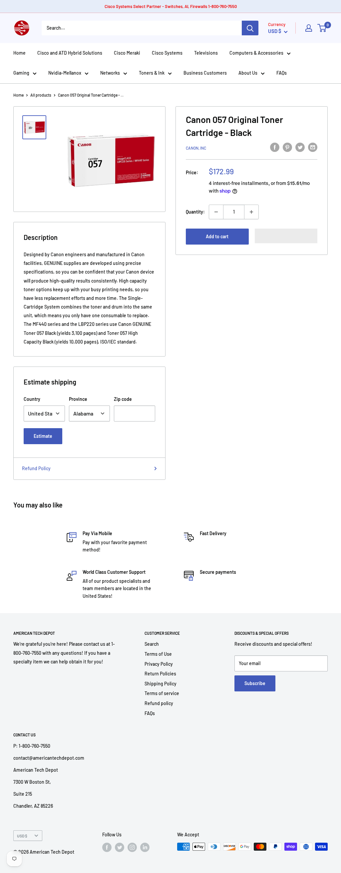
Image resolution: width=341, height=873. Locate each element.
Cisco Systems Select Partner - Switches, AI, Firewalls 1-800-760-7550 (171, 6)
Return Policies (160, 673)
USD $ (22, 835)
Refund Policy (36, 468)
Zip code (123, 399)
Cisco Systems (167, 53)
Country (32, 399)
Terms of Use (158, 654)
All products (40, 95)
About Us (247, 73)
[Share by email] (312, 147)
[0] (322, 28)
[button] (286, 236)
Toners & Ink (152, 73)
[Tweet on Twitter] (300, 147)
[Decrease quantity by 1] (216, 212)
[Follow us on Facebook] (107, 847)
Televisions (206, 53)
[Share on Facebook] (274, 147)
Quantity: (195, 212)
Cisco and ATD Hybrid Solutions (69, 53)
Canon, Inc (196, 148)
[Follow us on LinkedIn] (145, 847)
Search (152, 644)
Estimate (43, 436)
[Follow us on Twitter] (119, 847)
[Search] (250, 28)
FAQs (281, 73)
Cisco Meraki (127, 53)
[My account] (308, 28)
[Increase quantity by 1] (251, 212)
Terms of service (162, 693)
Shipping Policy (160, 683)
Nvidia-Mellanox (64, 73)
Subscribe (254, 683)
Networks (110, 73)
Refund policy (159, 703)
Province (78, 399)
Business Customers (205, 73)
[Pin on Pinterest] (287, 147)
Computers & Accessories (256, 53)
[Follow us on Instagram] (132, 847)
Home (19, 53)
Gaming (21, 73)
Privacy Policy (159, 664)
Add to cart (217, 236)
